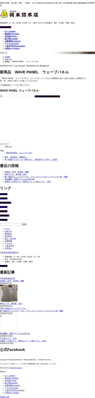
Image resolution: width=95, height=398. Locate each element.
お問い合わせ (5, 27)
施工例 (11, 383)
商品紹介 (3, 194)
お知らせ (8, 146)
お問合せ (3, 220)
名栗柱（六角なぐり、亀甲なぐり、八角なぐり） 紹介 (28, 182)
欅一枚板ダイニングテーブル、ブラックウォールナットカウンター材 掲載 (36, 177)
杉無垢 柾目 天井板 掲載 (17, 172)
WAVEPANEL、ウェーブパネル (19, 153)
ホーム (7, 229)
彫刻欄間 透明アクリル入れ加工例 (19, 179)
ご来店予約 (4, 216)
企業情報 (3, 207)
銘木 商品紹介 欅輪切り (17, 157)
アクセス (3, 211)
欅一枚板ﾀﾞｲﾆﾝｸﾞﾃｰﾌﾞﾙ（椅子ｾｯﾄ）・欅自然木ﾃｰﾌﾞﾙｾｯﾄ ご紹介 (31, 159)
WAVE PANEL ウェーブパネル (47, 96)
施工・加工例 (5, 203)
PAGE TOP (4, 397)
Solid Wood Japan (16, 368)
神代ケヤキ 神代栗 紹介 (16, 174)
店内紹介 (3, 198)
